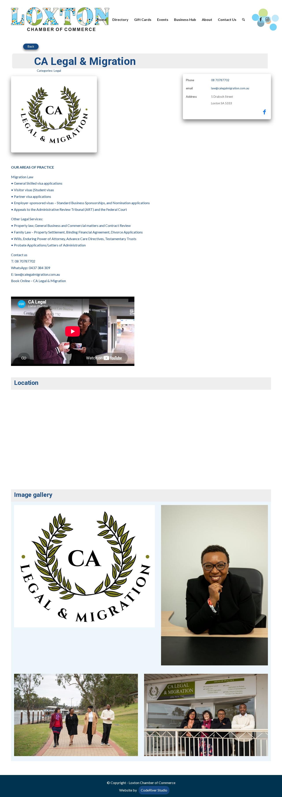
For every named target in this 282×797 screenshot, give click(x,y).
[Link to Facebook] (260, 19)
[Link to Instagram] (267, 19)
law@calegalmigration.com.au (230, 88)
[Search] (243, 19)
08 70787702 (220, 80)
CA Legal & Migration (49, 281)
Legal (57, 70)
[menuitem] (101, 19)
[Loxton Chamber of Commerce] (60, 19)
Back (31, 46)
